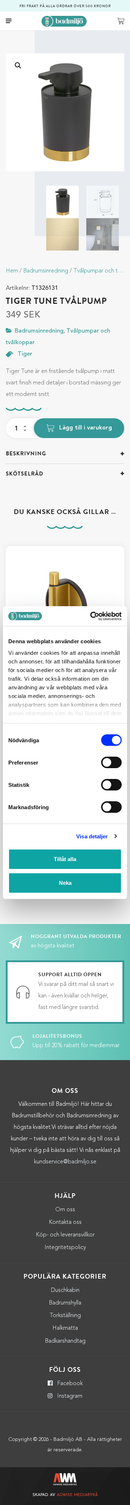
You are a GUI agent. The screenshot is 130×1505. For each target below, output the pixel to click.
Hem (12, 271)
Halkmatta (65, 1328)
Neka (65, 883)
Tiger (25, 354)
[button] (18, 65)
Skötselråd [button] (24, 474)
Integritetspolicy (65, 1248)
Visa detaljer (92, 836)
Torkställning (65, 1316)
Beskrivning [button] (26, 454)
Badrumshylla (65, 1303)
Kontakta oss (65, 1222)
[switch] (111, 762)
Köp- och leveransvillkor (65, 1235)
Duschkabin (65, 1290)
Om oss (65, 1210)
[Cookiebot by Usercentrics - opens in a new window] (92, 616)
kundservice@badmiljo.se (65, 1162)
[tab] (65, 454)
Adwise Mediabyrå (77, 1495)
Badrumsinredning (45, 271)
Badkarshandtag (65, 1341)
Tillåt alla (65, 859)
